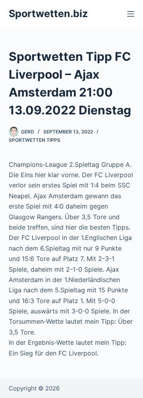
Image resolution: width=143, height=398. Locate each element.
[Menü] (130, 13)
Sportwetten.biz (48, 13)
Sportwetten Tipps (34, 140)
